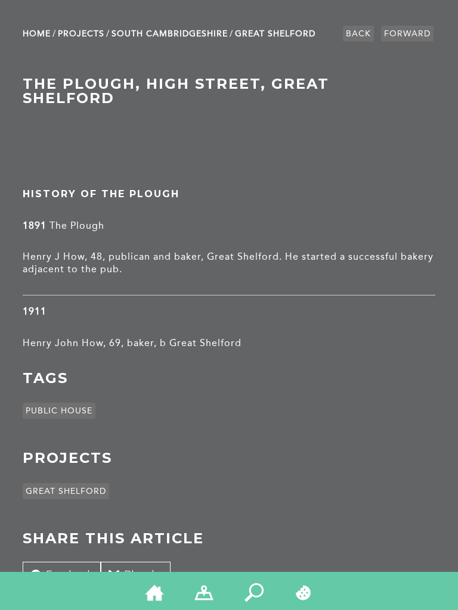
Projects (81, 34)
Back (358, 34)
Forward (407, 34)
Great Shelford (275, 34)
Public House (59, 411)
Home (37, 34)
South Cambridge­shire (170, 34)
